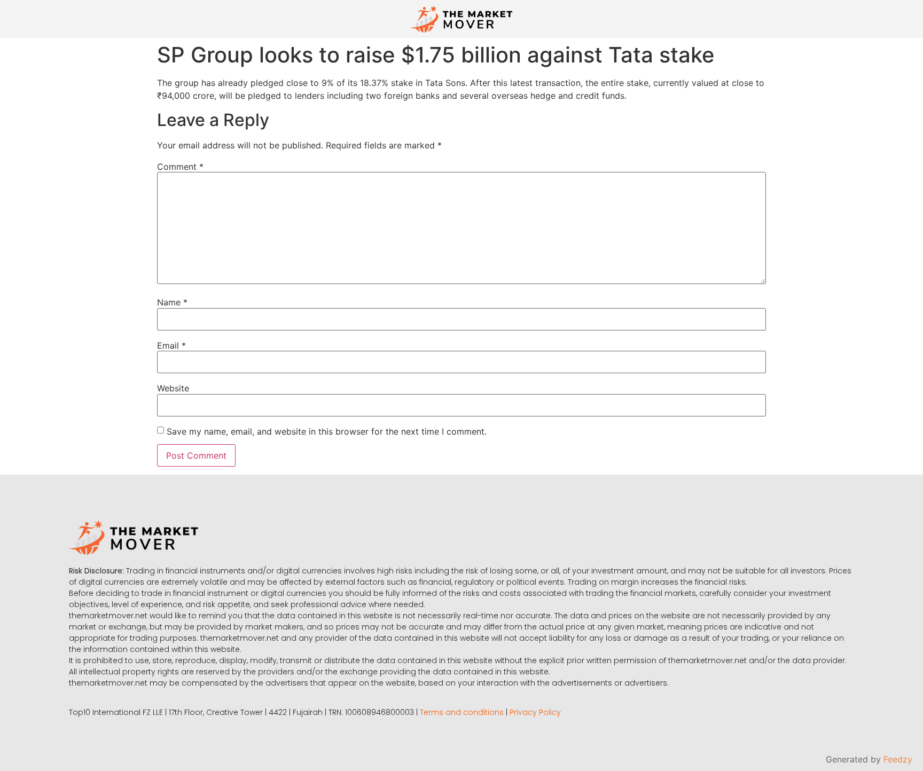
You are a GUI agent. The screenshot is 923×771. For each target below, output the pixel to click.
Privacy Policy (535, 712)
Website (173, 388)
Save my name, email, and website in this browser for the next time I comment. (327, 431)
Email (171, 345)
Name (172, 302)
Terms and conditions (462, 712)
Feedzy (897, 759)
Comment (180, 166)
